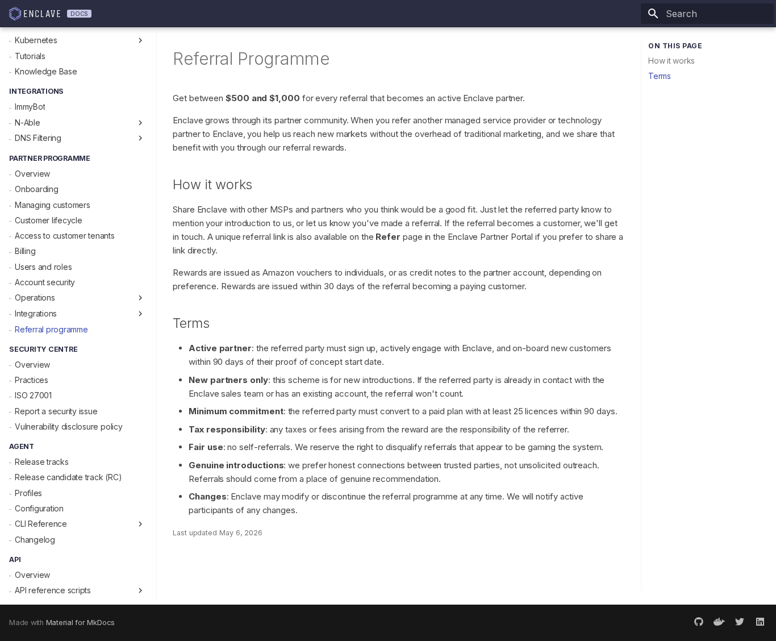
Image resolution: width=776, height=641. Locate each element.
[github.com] (699, 623)
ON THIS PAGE (675, 45)
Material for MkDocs (80, 622)
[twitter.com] (740, 623)
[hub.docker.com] (719, 623)
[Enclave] (35, 13)
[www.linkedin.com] (760, 623)
